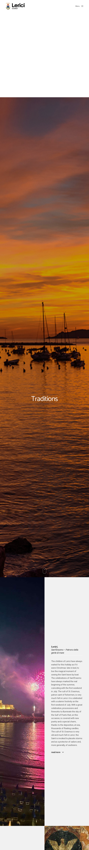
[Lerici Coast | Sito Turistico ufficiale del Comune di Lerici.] (16, 6)
